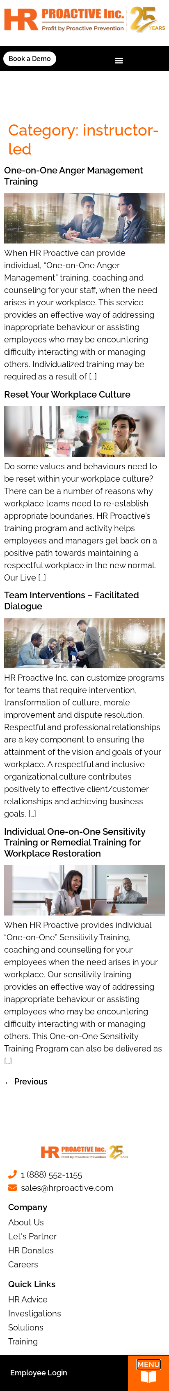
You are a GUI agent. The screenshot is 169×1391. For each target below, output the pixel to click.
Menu (148, 1364)
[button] (119, 60)
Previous (26, 1082)
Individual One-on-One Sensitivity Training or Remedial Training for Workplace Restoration (74, 842)
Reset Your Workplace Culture (67, 394)
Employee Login (38, 1372)
